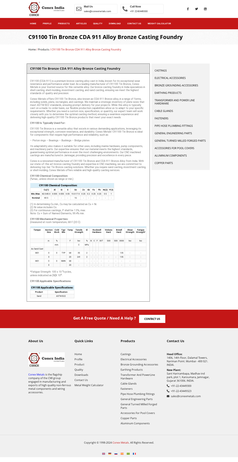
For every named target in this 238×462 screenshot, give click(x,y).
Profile (47, 23)
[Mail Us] (78, 8)
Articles (81, 23)
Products (64, 23)
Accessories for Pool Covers (174, 148)
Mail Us (88, 6)
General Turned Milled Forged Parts (180, 140)
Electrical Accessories (170, 78)
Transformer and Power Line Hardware (175, 101)
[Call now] (125, 8)
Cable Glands (164, 111)
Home (33, 23)
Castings (161, 70)
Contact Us (134, 23)
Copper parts (164, 163)
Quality (97, 23)
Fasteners (161, 118)
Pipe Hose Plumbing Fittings (174, 126)
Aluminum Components (171, 155)
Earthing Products (168, 93)
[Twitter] (196, 9)
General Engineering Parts (173, 133)
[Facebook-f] (187, 9)
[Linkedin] (205, 9)
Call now (135, 6)
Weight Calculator (159, 23)
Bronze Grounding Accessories (176, 85)
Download (115, 23)
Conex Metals (36, 374)
